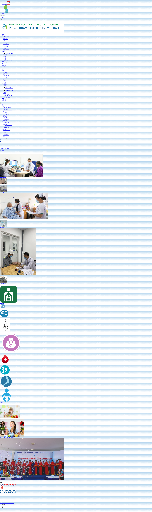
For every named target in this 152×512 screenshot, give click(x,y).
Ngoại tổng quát (5, 81)
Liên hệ (3, 17)
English (1, 14)
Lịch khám (4, 56)
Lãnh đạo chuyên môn (6, 49)
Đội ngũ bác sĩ (4, 48)
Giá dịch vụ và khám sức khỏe (9, 55)
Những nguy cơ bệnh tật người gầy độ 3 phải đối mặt (7, 437)
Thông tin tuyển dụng (6, 99)
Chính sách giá (5, 54)
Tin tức (3, 61)
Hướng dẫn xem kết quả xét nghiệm (7, 60)
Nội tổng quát (5, 112)
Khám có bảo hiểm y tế (8, 52)
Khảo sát (4, 57)
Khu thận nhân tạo (5, 39)
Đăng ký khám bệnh (6, 91)
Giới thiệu (3, 69)
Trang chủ (3, 34)
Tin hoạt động (5, 96)
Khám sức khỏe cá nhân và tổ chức (7, 74)
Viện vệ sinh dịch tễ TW (11, 503)
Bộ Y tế (1, 503)
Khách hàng (3, 51)
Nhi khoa (4, 47)
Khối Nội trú (5, 84)
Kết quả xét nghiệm (4, 59)
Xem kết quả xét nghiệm (6, 94)
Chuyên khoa (3, 41)
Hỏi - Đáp (4, 58)
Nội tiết (4, 79)
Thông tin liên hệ (5, 64)
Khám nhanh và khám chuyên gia (7, 107)
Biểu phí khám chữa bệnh (8, 89)
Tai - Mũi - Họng (5, 46)
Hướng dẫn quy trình (6, 86)
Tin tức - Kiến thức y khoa (6, 62)
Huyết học (4, 45)
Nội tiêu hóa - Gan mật (6, 44)
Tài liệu (4, 66)
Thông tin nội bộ (4, 65)
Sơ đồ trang (3, 16)
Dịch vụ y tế (3, 35)
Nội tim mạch (5, 42)
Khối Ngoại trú (5, 50)
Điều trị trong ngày (5, 38)
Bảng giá (1, 149)
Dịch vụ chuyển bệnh (6, 40)
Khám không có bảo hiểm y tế (9, 53)
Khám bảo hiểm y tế (2, 150)
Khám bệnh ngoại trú (6, 36)
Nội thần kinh (5, 43)
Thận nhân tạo (2, 227)
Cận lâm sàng (5, 37)
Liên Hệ (3, 63)
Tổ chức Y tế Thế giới (5, 503)
